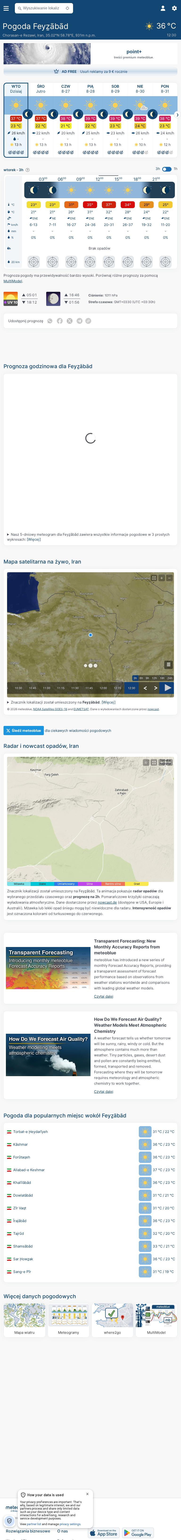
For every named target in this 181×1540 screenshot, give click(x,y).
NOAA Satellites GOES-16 (50, 709)
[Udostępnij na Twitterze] (70, 321)
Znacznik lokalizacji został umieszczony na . (63, 702)
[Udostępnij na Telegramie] (79, 321)
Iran (40, 35)
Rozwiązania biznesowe (28, 1531)
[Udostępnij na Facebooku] (60, 321)
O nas (62, 1531)
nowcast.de (107, 902)
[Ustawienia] (174, 8)
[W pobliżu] (67, 8)
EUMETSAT (81, 709)
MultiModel (13, 281)
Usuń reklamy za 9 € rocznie (95, 71)
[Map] (90, 819)
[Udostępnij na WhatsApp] (50, 321)
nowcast (153, 709)
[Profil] (163, 8)
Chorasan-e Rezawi (19, 35)
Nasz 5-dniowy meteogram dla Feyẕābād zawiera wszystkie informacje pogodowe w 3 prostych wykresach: (88, 537)
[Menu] (6, 8)
